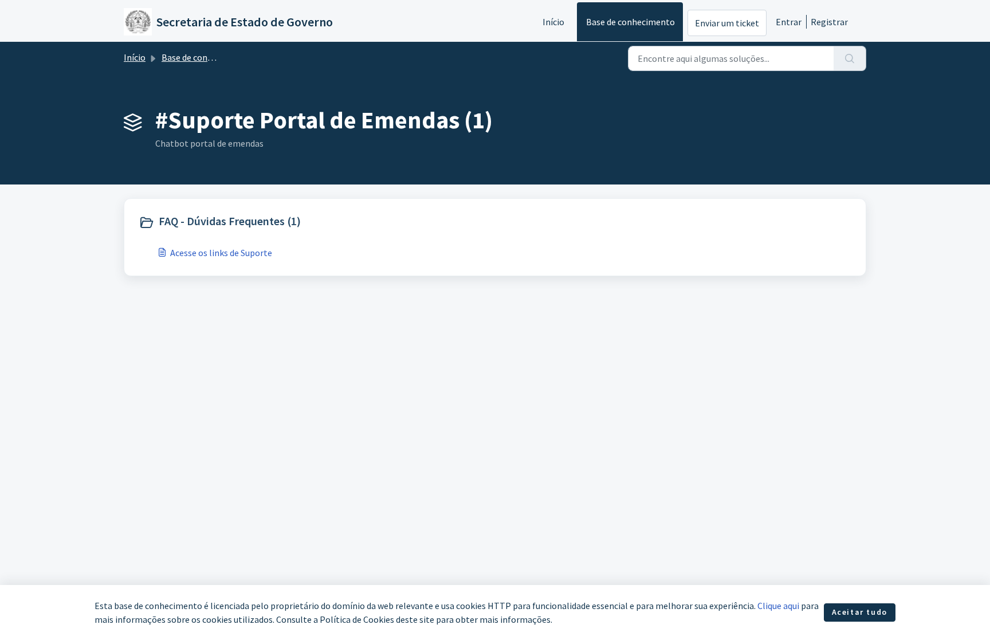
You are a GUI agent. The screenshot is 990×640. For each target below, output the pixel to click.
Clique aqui (778, 605)
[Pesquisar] (850, 58)
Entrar (789, 22)
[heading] (314, 222)
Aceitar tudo (859, 612)
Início (553, 22)
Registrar (829, 22)
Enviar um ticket (727, 23)
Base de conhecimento (630, 22)
